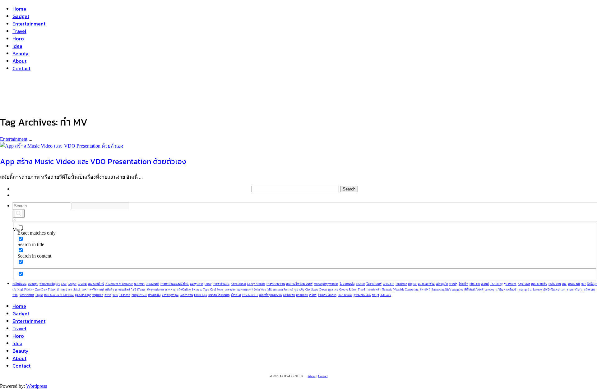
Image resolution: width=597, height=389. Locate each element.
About (19, 61)
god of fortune (533, 289)
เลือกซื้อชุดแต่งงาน (270, 295)
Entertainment (28, 23)
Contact (21, 68)
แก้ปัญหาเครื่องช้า (506, 289)
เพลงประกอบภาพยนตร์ (239, 289)
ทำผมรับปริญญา (49, 284)
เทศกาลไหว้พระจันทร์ (299, 284)
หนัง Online (184, 289)
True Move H (250, 295)
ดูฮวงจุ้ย (299, 289)
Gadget (20, 16)
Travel (19, 31)
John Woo (260, 289)
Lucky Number (256, 284)
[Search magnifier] (19, 213)
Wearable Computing (406, 289)
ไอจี (133, 289)
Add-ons (385, 295)
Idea (17, 46)
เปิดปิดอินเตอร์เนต (554, 289)
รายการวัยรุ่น (574, 289)
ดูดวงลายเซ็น (539, 284)
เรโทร (313, 295)
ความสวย (302, 295)
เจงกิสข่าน (554, 284)
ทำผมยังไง (154, 295)
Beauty (20, 53)
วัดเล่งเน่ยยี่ (152, 284)
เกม (564, 284)
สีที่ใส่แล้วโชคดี (474, 289)
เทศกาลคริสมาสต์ (93, 289)
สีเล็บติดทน (19, 284)
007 (583, 284)
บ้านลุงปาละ (64, 289)
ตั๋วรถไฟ (236, 295)
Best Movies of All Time (59, 295)
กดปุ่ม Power (139, 295)
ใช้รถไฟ (463, 284)
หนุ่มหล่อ (97, 295)
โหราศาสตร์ (374, 284)
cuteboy (489, 289)
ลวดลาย (170, 289)
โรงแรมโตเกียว (327, 295)
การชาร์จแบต (221, 284)
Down (323, 289)
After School (238, 284)
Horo (18, 38)
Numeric (387, 289)
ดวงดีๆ (453, 284)
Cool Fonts (217, 289)
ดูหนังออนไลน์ (362, 295)
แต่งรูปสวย (196, 284)
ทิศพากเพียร (27, 295)
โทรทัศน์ (425, 289)
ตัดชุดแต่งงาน (155, 289)
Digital (412, 284)
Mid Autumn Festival (280, 289)
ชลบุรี (375, 295)
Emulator (401, 284)
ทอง (521, 289)
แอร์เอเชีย (289, 295)
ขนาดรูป (33, 284)
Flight (39, 295)
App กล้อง (524, 284)
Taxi (115, 295)
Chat (64, 284)
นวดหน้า (139, 284)
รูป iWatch (510, 284)
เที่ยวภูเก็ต (442, 284)
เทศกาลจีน (186, 295)
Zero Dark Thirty (45, 289)
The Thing (496, 284)
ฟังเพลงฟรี (574, 284)
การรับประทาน (275, 284)
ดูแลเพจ (333, 289)
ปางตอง (360, 284)
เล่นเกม (82, 284)
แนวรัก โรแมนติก (218, 295)
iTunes (141, 289)
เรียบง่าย (475, 284)
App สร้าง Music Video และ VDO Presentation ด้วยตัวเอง (93, 161)
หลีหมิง (109, 289)
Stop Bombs (345, 295)
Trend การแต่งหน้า (369, 289)
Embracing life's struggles (447, 289)
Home (19, 8)
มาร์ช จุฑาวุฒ (170, 295)
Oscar (208, 284)
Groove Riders (348, 289)
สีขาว (107, 295)
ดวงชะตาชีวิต (426, 284)
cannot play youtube (326, 284)
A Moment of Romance (119, 284)
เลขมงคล (388, 284)
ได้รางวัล (124, 295)
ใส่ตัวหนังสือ (347, 284)
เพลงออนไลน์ (96, 284)
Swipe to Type (200, 289)
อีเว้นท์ (485, 284)
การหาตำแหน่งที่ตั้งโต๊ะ (174, 284)
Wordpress (36, 386)
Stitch (77, 289)
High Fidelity (25, 289)
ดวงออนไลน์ (122, 289)
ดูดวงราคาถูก (83, 295)
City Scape (311, 289)
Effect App (200, 295)
